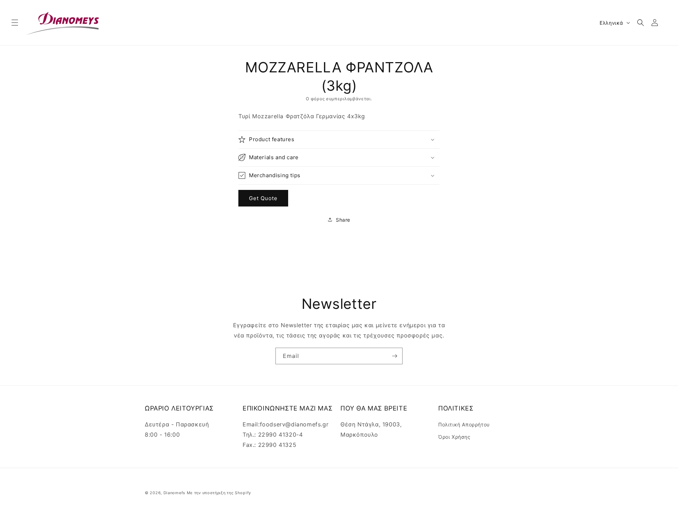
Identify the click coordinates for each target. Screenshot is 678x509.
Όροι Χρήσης (454, 437)
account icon (656, 22)
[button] (15, 22)
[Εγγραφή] (394, 356)
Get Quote (263, 198)
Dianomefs (174, 492)
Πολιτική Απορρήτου (464, 424)
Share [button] (343, 220)
